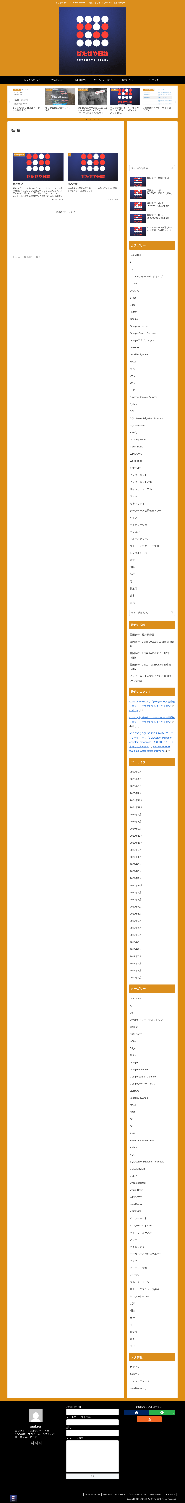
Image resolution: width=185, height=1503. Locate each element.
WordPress (107, 1494)
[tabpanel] (27, 101)
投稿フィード (137, 1374)
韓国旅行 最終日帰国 (142, 634)
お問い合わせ (155, 1494)
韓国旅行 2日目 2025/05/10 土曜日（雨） (149, 655)
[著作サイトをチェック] (32, 1443)
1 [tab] (86, 119)
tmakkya (133, 710)
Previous (9, 101)
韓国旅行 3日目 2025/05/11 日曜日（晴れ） (152, 643)
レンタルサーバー (92, 1494)
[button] (172, 168)
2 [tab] (90, 119)
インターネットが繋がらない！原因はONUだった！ (150, 678)
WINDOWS (120, 1494)
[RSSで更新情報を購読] (39, 1443)
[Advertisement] (66, 141)
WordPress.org (138, 1388)
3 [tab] (94, 119)
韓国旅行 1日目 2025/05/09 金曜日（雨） (150, 666)
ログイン (135, 1367)
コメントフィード (139, 1381)
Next (175, 101)
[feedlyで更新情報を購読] (36, 1443)
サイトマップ (169, 1494)
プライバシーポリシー (137, 1494)
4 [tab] (98, 119)
